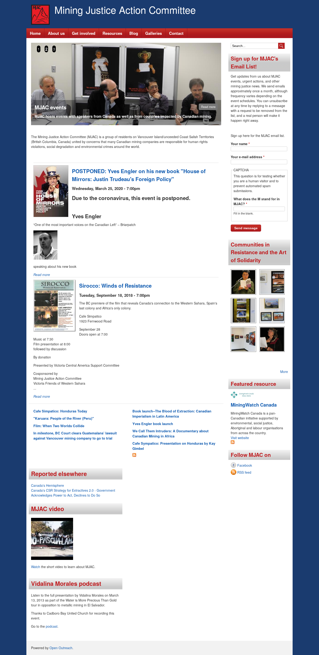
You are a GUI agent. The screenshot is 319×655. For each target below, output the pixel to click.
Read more (208, 107)
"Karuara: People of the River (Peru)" (63, 418)
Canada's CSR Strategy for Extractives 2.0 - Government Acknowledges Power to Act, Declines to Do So (73, 493)
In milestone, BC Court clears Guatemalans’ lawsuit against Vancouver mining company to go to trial (75, 435)
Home (35, 33)
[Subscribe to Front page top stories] (134, 455)
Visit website (240, 437)
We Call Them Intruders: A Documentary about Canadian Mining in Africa (170, 433)
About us (56, 33)
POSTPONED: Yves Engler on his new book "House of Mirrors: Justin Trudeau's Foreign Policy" (139, 175)
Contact (176, 33)
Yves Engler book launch (152, 423)
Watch (35, 566)
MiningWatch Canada (254, 404)
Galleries (153, 33)
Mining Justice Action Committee (125, 10)
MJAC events (50, 107)
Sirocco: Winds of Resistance (115, 285)
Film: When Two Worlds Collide (58, 425)
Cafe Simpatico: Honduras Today (60, 411)
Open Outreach (61, 647)
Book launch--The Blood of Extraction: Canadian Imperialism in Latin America (171, 413)
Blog (133, 33)
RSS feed (244, 472)
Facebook (244, 465)
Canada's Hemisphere (47, 485)
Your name (240, 143)
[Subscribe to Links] (232, 442)
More (284, 371)
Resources (112, 33)
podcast (51, 626)
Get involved (83, 33)
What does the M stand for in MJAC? (257, 201)
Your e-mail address (247, 156)
